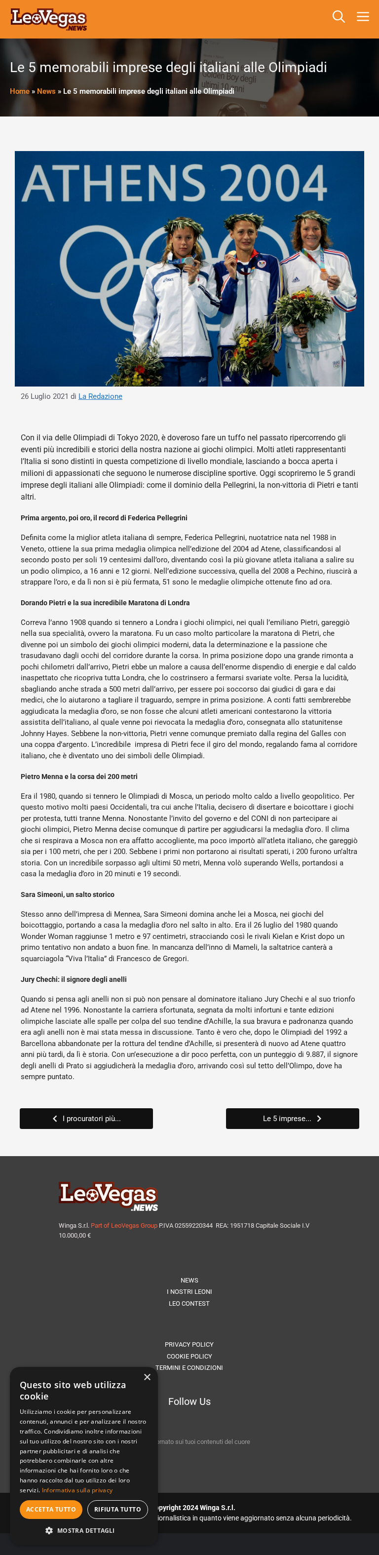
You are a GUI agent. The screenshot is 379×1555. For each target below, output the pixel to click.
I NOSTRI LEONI (189, 1291)
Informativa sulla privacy (77, 1490)
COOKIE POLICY (189, 1356)
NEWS (189, 1280)
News (46, 91)
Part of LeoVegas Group (124, 1225)
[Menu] (365, 19)
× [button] (147, 1377)
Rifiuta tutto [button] (117, 1509)
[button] (339, 19)
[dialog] (84, 1456)
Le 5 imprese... (287, 1118)
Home (20, 91)
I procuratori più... (92, 1118)
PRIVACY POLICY (189, 1344)
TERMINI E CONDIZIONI (189, 1367)
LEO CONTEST (189, 1303)
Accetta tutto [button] (51, 1509)
